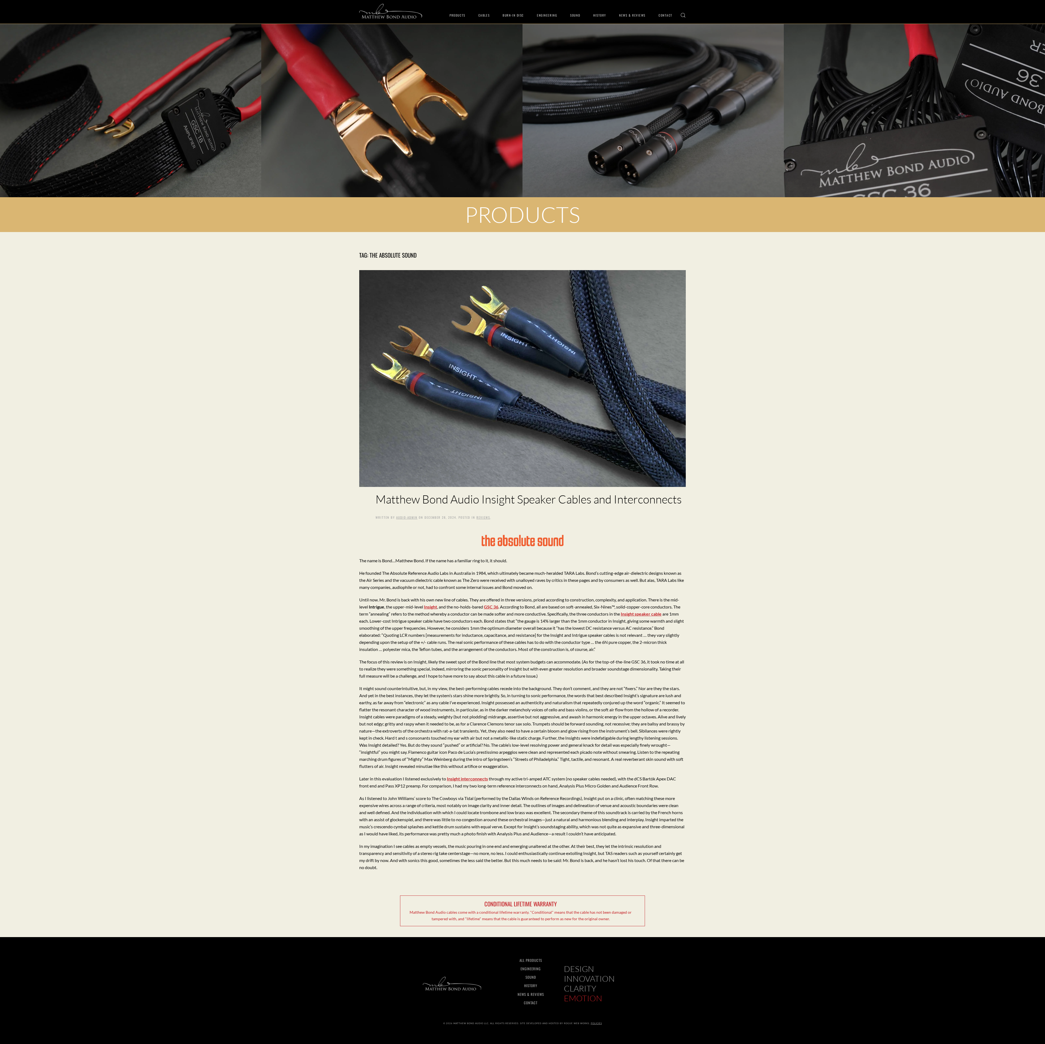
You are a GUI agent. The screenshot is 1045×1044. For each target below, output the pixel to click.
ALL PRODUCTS (531, 960)
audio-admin (406, 517)
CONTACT (530, 1002)
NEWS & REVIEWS (531, 994)
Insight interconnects (467, 778)
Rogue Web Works (576, 1023)
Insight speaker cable (641, 613)
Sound (575, 15)
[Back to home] (390, 11)
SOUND (530, 977)
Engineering (547, 15)
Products (457, 15)
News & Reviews (632, 15)
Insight (430, 606)
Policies (596, 1023)
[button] (683, 15)
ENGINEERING (531, 968)
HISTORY (530, 985)
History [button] (599, 15)
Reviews (483, 517)
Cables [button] (484, 15)
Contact (665, 15)
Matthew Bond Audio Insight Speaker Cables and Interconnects (529, 499)
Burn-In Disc (513, 15)
